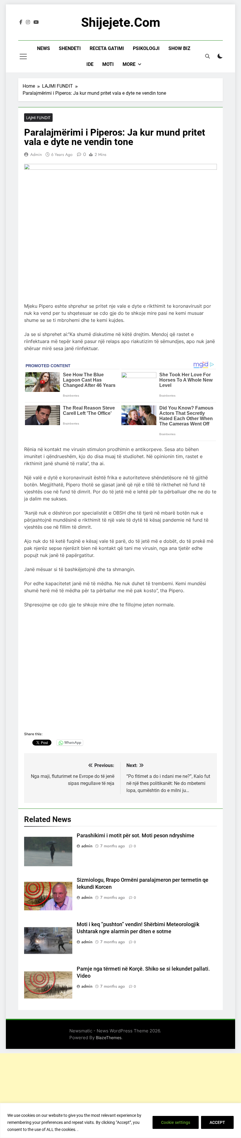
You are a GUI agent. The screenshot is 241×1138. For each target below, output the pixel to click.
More (129, 64)
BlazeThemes (108, 1037)
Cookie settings (175, 1122)
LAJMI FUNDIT (38, 118)
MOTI (108, 64)
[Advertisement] (120, 1094)
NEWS (43, 48)
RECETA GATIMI (107, 48)
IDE (89, 64)
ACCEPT (217, 1122)
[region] (120, 1120)
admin (36, 154)
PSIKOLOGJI (146, 48)
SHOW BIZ (179, 48)
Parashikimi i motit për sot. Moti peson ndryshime (135, 835)
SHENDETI (70, 48)
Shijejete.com (120, 22)
